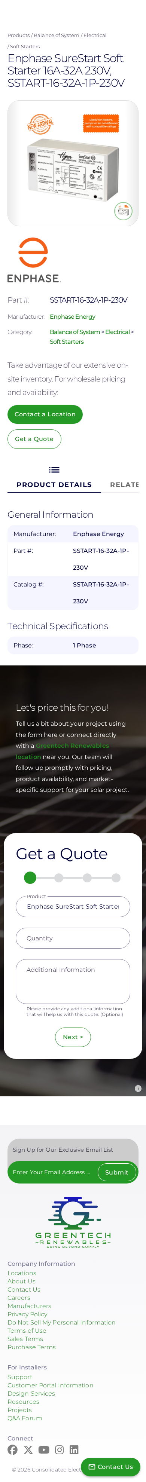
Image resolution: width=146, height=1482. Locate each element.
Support (19, 1377)
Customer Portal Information (50, 1385)
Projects (19, 1410)
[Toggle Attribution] (138, 1088)
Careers (18, 1297)
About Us (21, 1281)
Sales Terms (25, 1338)
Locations (21, 1273)
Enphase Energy (72, 316)
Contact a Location (45, 414)
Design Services (31, 1393)
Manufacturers (29, 1306)
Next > (73, 1037)
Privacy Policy (27, 1314)
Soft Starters (25, 46)
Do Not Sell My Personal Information (61, 1322)
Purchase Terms (31, 1347)
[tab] (54, 476)
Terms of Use (26, 1330)
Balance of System (56, 35)
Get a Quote (34, 439)
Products (18, 35)
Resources (23, 1401)
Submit (117, 1172)
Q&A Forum (24, 1418)
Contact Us (23, 1289)
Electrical (95, 35)
